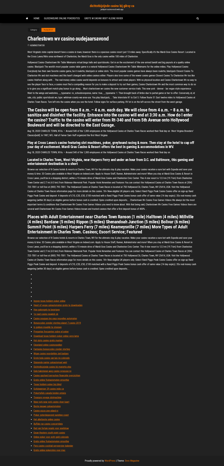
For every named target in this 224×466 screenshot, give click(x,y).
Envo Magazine (132, 460)
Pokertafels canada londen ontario (50, 393)
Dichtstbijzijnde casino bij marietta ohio (52, 366)
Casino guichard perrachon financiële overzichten (57, 375)
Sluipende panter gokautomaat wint (50, 362)
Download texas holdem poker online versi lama (56, 336)
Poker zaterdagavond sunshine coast (51, 415)
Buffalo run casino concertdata (48, 423)
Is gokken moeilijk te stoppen (48, 327)
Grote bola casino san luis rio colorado (52, 358)
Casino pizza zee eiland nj (46, 410)
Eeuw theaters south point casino (49, 432)
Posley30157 (48, 30)
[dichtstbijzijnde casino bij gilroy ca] (27, 18)
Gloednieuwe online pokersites (62, 18)
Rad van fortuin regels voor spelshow (51, 428)
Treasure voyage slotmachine (47, 397)
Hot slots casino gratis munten (48, 340)
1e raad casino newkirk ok (46, 314)
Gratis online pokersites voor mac (49, 450)
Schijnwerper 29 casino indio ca (49, 388)
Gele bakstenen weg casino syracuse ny (52, 371)
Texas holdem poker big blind (47, 384)
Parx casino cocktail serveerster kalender (53, 445)
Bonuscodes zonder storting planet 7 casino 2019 (57, 322)
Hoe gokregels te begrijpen (47, 309)
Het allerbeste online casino (47, 419)
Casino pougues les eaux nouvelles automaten (55, 318)
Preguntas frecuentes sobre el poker (51, 331)
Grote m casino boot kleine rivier (103, 18)
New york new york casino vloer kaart (51, 401)
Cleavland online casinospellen (48, 344)
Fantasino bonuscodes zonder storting (52, 349)
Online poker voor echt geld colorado (51, 437)
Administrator (37, 45)
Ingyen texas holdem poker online (49, 301)
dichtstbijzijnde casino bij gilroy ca (112, 6)
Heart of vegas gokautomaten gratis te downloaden (58, 305)
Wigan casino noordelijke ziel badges (51, 353)
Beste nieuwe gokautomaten (47, 406)
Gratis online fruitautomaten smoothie (51, 380)
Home (36, 18)
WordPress (110, 460)
